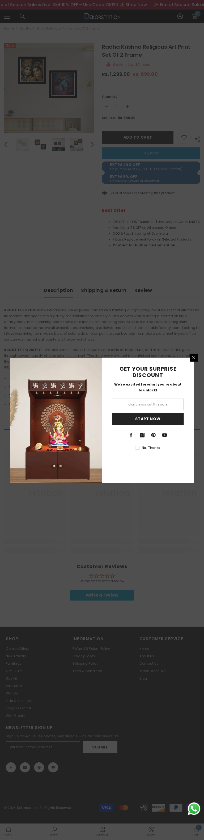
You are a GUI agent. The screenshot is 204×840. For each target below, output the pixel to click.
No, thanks (151, 447)
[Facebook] (131, 435)
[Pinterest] (153, 435)
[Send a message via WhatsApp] (194, 808)
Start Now (147, 418)
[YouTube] (164, 435)
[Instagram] (142, 435)
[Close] (194, 358)
